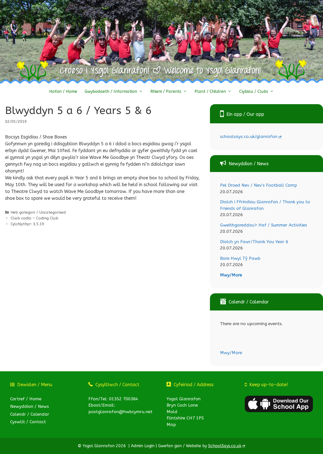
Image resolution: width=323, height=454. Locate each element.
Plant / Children (210, 91)
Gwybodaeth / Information (111, 91)
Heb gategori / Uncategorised (38, 212)
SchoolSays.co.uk (224, 445)
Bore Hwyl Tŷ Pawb (240, 258)
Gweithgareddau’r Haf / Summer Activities (263, 225)
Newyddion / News (29, 406)
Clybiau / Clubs (253, 91)
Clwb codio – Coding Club (34, 218)
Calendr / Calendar (29, 414)
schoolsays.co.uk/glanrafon (248, 136)
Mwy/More (231, 274)
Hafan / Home (63, 91)
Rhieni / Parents (165, 91)
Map (171, 424)
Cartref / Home (25, 398)
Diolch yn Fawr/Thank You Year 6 (254, 241)
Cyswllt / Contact (28, 421)
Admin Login (142, 445)
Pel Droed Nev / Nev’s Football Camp (258, 185)
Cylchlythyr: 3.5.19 (27, 224)
